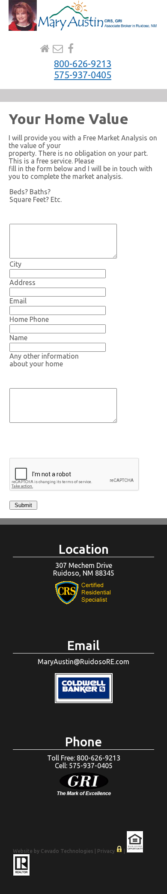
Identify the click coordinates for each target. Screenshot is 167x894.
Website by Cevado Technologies (53, 851)
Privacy (106, 851)
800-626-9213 (82, 63)
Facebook (71, 49)
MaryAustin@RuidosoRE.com (83, 661)
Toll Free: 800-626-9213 (83, 758)
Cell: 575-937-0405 (84, 765)
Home (45, 49)
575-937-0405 (82, 74)
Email (58, 49)
